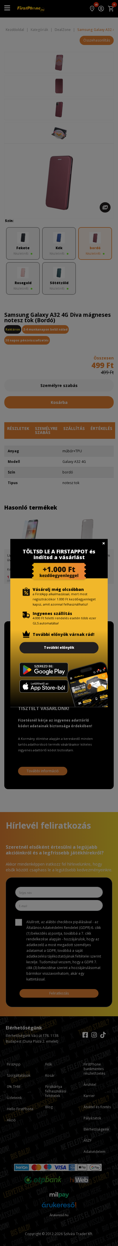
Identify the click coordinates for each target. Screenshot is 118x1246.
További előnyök (59, 647)
